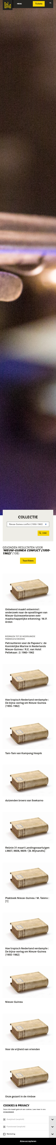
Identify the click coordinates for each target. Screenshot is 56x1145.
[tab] (52, 1119)
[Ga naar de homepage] (8, 5)
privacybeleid (8, 1112)
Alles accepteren (28, 1141)
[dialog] (28, 1123)
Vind (44, 533)
